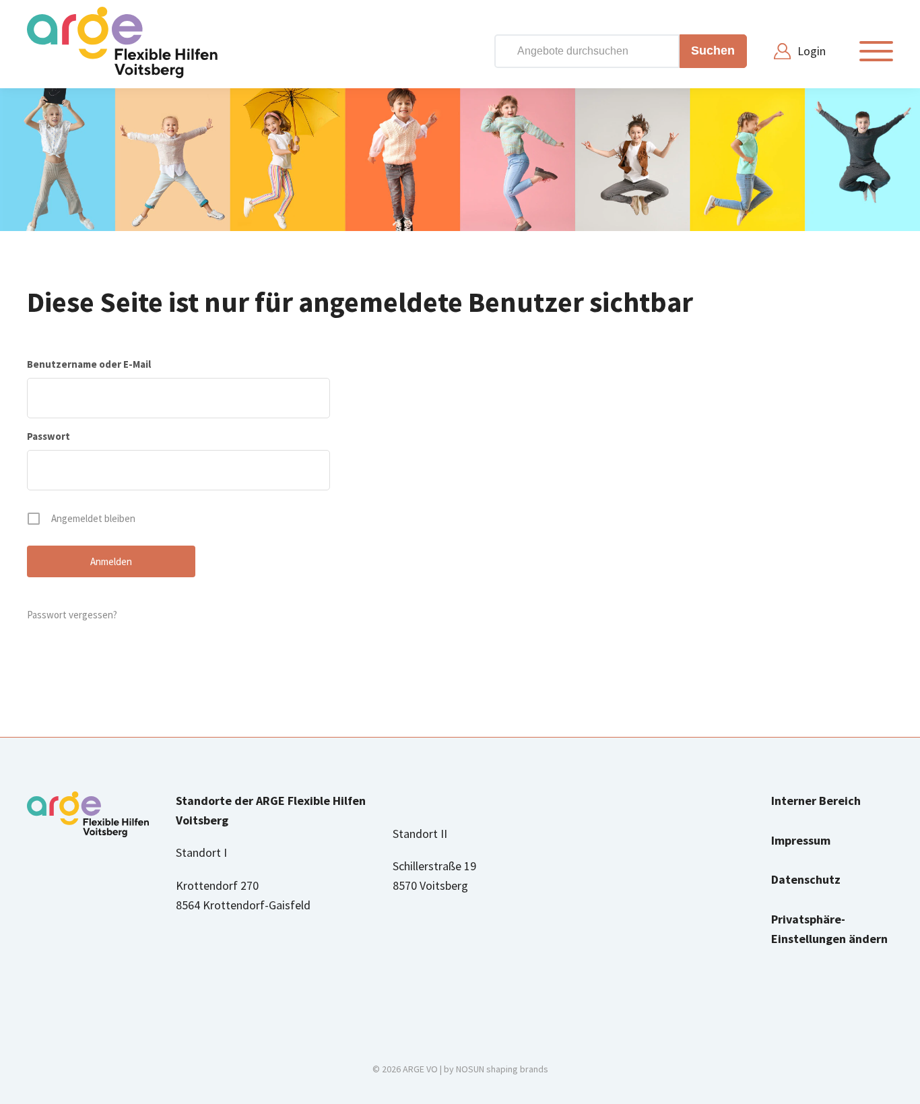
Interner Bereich (816, 800)
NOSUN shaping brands (502, 1069)
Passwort (48, 436)
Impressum (800, 840)
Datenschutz (806, 879)
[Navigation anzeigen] (876, 51)
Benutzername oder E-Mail (89, 364)
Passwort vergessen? (72, 614)
